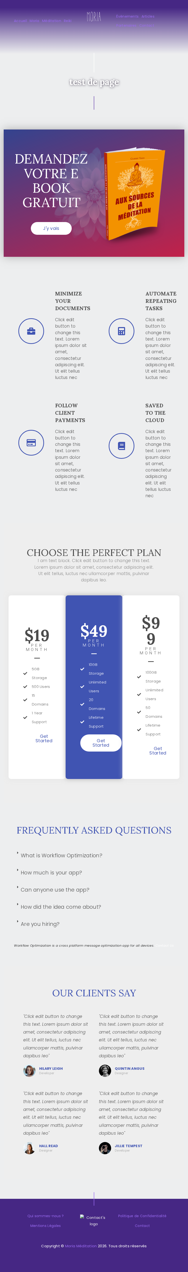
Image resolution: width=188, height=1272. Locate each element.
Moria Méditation (81, 1245)
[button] (51, 228)
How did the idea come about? (61, 906)
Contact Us (164, 945)
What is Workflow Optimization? (61, 855)
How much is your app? (51, 872)
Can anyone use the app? (55, 889)
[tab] (94, 855)
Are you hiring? (40, 924)
